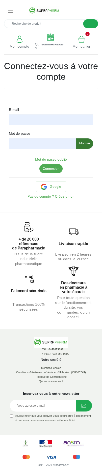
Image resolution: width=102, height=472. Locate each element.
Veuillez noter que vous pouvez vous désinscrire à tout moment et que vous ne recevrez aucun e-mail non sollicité (53, 418)
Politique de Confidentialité (51, 376)
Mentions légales (51, 367)
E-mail (14, 110)
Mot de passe (19, 133)
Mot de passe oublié (51, 159)
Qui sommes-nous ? (51, 381)
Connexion (51, 168)
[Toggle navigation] (10, 11)
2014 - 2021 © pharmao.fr (53, 464)
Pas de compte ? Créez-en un (51, 196)
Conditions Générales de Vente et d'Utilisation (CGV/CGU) (51, 372)
